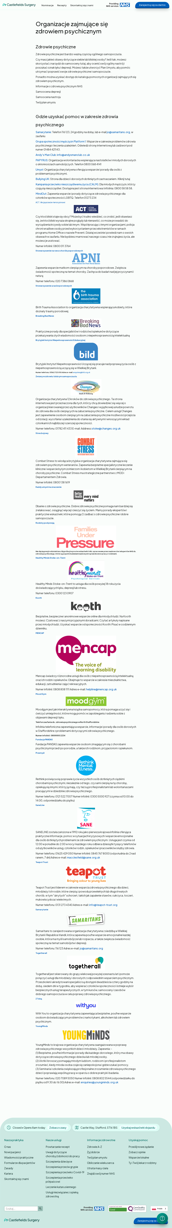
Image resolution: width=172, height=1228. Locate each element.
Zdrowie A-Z (94, 1146)
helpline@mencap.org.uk (101, 689)
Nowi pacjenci (12, 1152)
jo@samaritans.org (91, 948)
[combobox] (159, 1208)
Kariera (8, 1173)
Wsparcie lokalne (139, 1157)
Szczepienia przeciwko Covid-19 (65, 1172)
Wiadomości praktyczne (18, 1157)
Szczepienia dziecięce (59, 1161)
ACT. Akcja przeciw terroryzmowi (50, 202)
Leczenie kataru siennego (61, 1187)
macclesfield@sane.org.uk (83, 857)
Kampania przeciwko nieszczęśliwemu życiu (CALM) (67, 184)
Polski (159, 1209)
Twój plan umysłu (97, 1157)
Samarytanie (43, 132)
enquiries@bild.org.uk (81, 372)
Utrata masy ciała (97, 1168)
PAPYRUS (42, 160)
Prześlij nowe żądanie (141, 1146)
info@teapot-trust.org (103, 904)
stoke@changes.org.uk (106, 428)
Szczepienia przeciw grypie (62, 1166)
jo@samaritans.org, (119, 132)
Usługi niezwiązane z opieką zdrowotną (62, 1194)
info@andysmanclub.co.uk (73, 154)
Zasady (8, 1168)
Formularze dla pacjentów (19, 1162)
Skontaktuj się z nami (16, 1178)
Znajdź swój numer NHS (101, 1173)
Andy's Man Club (46, 154)
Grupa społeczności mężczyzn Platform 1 (61, 141)
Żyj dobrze (93, 1152)
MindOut (41, 193)
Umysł (39, 169)
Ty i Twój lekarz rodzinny (143, 1162)
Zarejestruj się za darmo (152, 4)
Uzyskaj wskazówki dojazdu (138, 1127)
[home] (19, 5)
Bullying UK (42, 178)
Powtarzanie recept (58, 1146)
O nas (7, 1146)
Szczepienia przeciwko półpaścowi (59, 1179)
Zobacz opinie (137, 1152)
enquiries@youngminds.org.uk (99, 1082)
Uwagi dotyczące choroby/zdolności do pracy (63, 1154)
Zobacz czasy (57, 1127)
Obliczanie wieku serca (100, 1162)
